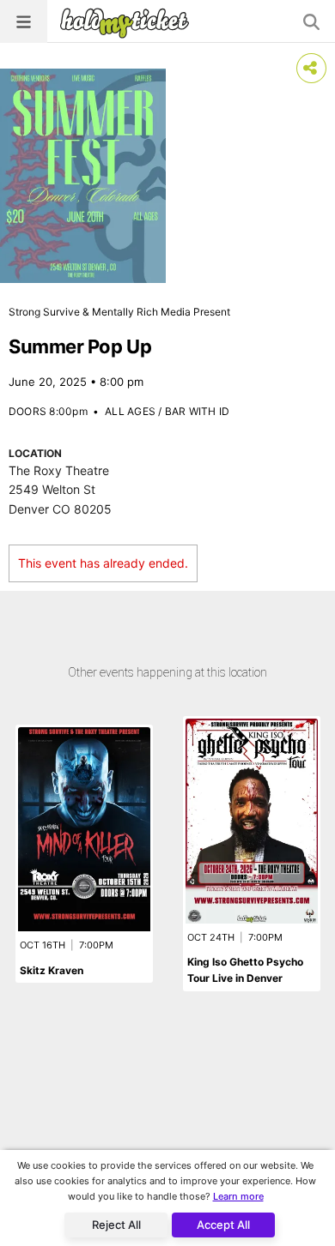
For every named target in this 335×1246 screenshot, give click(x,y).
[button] (23, 21)
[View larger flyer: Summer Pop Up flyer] (83, 176)
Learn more (238, 1196)
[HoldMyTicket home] (128, 22)
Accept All (223, 1224)
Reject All (116, 1224)
